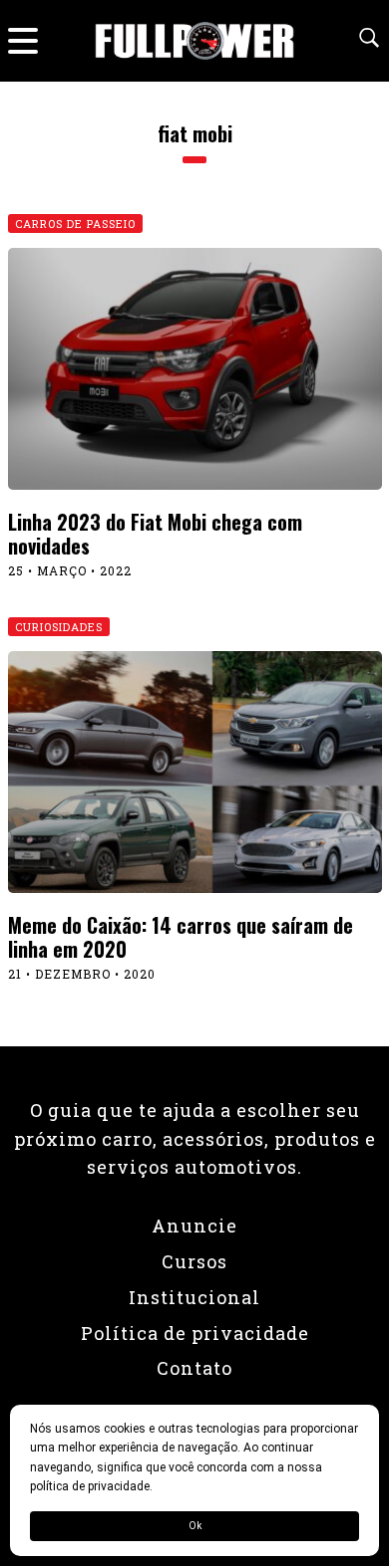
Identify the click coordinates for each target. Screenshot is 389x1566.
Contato (194, 1368)
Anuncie (194, 1225)
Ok (195, 1525)
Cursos (194, 1261)
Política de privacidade (195, 1333)
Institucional (194, 1297)
